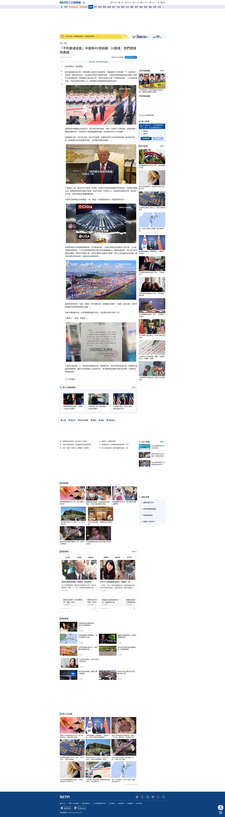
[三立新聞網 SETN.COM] (62, 7)
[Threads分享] (61, 75)
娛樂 (122, 7)
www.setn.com (77, 812)
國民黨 (90, 557)
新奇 (154, 7)
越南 (110, 72)
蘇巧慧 (145, 131)
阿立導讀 (137, 2)
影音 (99, 7)
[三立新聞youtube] (137, 797)
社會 (118, 7)
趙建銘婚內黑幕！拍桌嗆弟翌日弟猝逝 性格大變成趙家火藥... (98, 503)
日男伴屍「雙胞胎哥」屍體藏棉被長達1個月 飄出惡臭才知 (98, 780)
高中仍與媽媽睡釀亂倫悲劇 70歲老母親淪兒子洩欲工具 (71, 780)
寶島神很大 (145, 2)
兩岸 (136, 7)
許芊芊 (129, 557)
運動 (141, 7)
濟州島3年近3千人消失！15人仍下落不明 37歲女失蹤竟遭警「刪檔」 (97, 758)
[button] (158, 2)
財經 (145, 7)
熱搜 (104, 7)
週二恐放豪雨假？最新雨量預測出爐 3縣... (115, 448)
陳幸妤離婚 (84, 7)
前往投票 (158, 138)
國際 (90, 7)
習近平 (94, 72)
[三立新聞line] (153, 797)
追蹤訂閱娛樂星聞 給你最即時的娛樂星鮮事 (77, 444)
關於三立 (62, 803)
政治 (113, 7)
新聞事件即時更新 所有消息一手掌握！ (75, 441)
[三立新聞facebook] (142, 797)
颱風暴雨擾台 (73, 7)
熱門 (95, 7)
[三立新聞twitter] (158, 797)
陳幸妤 (117, 557)
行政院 (79, 557)
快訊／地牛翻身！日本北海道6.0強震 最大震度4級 (124, 780)
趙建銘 (106, 557)
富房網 (153, 2)
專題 (150, 7)
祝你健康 (129, 2)
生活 (127, 7)
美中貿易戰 (69, 72)
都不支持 (146, 136)
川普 (88, 78)
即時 (66, 7)
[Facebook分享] (61, 66)
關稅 (93, 131)
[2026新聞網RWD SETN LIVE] (84, 2)
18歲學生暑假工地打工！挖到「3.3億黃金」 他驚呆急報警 (71, 758)
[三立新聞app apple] (66, 808)
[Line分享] (61, 71)
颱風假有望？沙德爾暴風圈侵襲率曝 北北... (116, 444)
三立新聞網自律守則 (99, 803)
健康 (131, 7)
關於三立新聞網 (74, 803)
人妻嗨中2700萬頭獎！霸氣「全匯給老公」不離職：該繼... (152, 357)
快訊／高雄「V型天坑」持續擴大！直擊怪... (76, 448)
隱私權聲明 (85, 803)
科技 (159, 7)
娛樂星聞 (114, 2)
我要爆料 (130, 803)
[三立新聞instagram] (147, 797)
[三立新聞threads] (163, 797)
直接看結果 (146, 138)
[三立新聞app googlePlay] (80, 808)
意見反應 (121, 803)
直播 (109, 7)
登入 (164, 2)
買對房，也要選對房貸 (109, 441)
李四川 (145, 134)
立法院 (67, 557)
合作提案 (112, 803)
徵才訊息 (139, 803)
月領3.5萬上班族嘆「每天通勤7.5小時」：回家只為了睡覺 (123, 758)
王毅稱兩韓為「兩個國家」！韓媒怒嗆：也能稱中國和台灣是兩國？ (97, 736)
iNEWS (122, 2)
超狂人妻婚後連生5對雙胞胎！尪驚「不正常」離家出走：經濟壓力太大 (123, 736)
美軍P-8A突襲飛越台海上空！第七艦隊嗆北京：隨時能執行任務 (71, 736)
